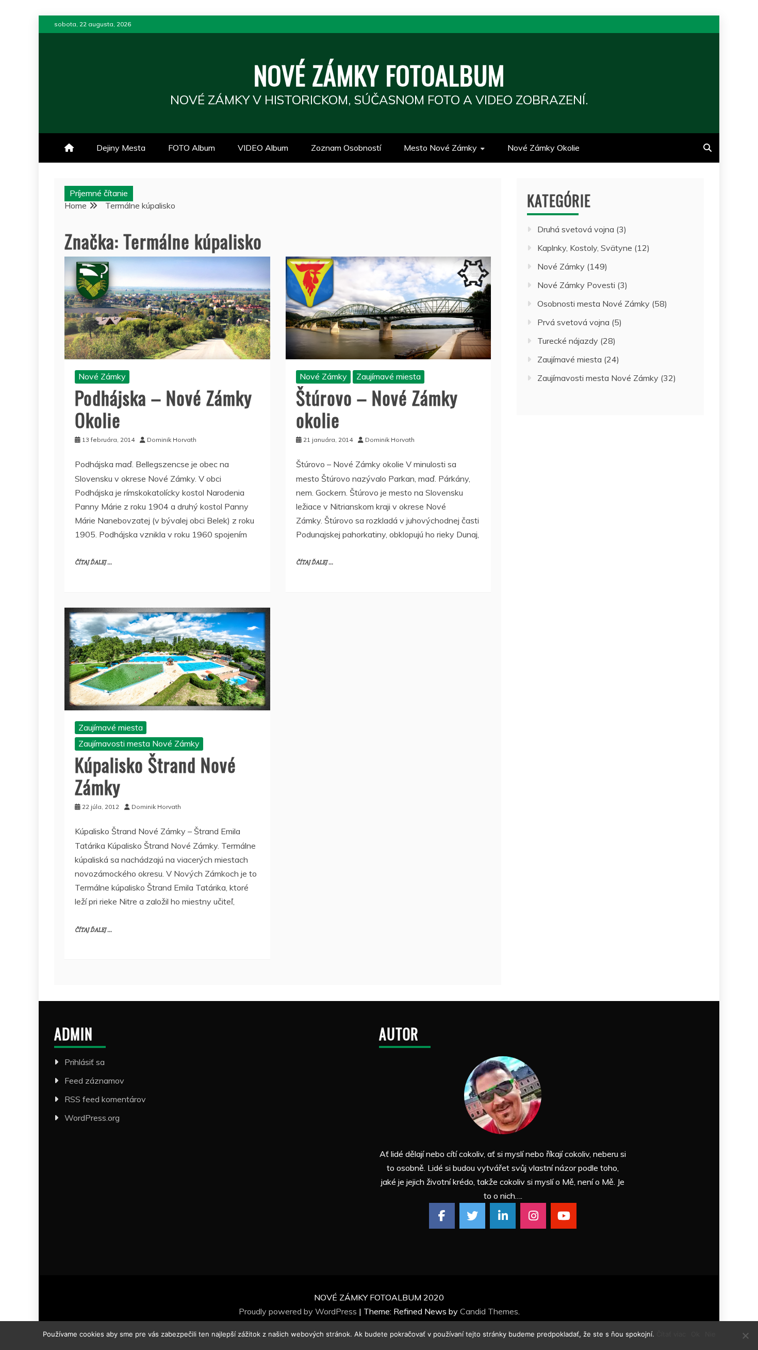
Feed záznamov (94, 1080)
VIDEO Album (263, 147)
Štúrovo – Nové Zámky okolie (377, 408)
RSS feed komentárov (105, 1099)
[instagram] (533, 1216)
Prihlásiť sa (84, 1062)
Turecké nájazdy (567, 341)
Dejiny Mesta (120, 147)
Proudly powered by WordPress (299, 1311)
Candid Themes (489, 1311)
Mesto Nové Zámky (440, 147)
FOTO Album (191, 147)
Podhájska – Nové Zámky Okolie (163, 408)
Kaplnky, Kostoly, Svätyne (584, 248)
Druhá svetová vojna (575, 229)
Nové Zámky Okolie (543, 147)
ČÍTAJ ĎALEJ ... (93, 562)
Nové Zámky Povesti (576, 285)
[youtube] (563, 1216)
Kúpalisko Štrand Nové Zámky (155, 775)
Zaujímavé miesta (388, 376)
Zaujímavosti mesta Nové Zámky (139, 743)
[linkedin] (503, 1216)
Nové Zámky (102, 376)
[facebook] (442, 1216)
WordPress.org (92, 1118)
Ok (695, 1334)
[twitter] (472, 1216)
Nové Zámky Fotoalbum (379, 74)
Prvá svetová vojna (573, 322)
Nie (710, 1334)
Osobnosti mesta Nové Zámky (593, 303)
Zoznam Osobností (346, 147)
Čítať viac (671, 1334)
